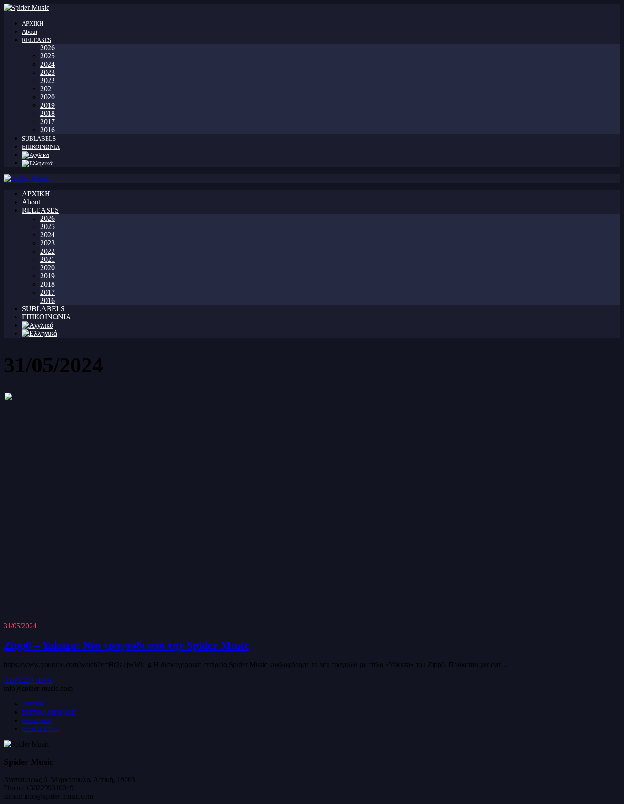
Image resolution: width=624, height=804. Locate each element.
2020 (47, 97)
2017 (47, 121)
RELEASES (36, 40)
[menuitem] (35, 154)
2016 (47, 130)
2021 (47, 89)
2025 (47, 56)
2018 (47, 113)
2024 (47, 64)
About (29, 31)
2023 (47, 72)
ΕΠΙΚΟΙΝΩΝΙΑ (41, 146)
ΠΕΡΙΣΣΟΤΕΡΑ (28, 680)
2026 (47, 48)
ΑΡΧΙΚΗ (32, 23)
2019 (47, 105)
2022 (47, 80)
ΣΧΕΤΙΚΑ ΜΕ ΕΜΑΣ (48, 712)
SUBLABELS (39, 138)
